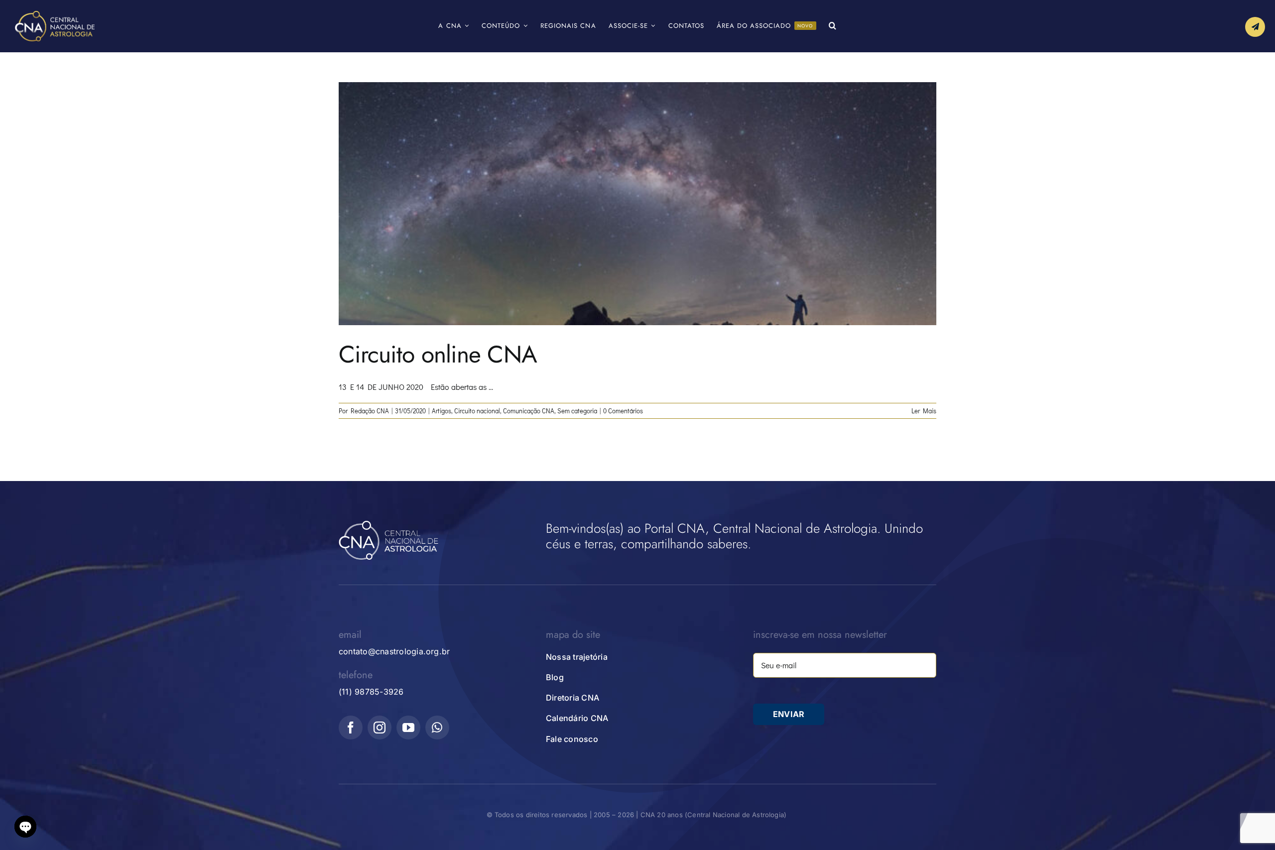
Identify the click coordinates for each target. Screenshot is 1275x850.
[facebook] (351, 727)
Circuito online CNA (438, 354)
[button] (833, 26)
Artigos (441, 410)
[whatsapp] (437, 727)
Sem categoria (577, 410)
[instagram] (379, 727)
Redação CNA (370, 410)
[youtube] (408, 727)
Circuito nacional (477, 410)
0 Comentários (623, 410)
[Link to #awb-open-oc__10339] (1255, 27)
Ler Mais (923, 410)
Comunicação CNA (528, 410)
